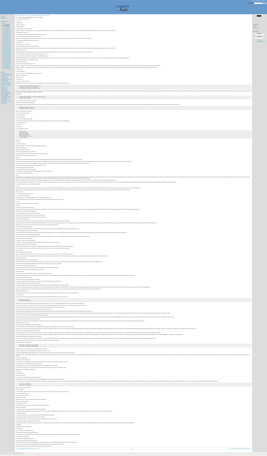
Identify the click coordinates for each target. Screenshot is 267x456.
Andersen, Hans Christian (7, 74)
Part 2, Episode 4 (6, 27)
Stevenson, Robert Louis (7, 98)
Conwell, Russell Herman (7, 79)
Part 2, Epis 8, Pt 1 (6, 34)
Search (255, 27)
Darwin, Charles (5, 80)
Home (254, 0)
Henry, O (3, 86)
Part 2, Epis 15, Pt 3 (7, 53)
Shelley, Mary (4, 97)
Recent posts (256, 28)
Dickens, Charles (5, 81)
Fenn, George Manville (6, 83)
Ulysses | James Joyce (23, 15)
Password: (259, 36)
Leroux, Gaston (5, 90)
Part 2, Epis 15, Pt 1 (7, 51)
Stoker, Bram (4, 99)
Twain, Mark (4, 102)
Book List (263, 0)
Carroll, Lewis (4, 78)
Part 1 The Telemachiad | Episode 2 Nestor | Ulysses (39, 15)
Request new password (260, 41)
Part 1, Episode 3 (6, 26)
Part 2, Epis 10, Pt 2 (7, 40)
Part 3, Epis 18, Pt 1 (7, 67)
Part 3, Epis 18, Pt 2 (7, 68)
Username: (259, 33)
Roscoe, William (5, 95)
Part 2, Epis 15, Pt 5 (7, 56)
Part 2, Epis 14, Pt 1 (7, 49)
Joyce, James (5, 89)
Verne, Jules (4, 103)
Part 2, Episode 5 (6, 28)
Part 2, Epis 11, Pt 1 (7, 41)
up (131, 448)
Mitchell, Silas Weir (5, 91)
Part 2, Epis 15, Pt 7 (7, 58)
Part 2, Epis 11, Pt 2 (7, 42)
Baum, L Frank (5, 77)
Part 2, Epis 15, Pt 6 (7, 57)
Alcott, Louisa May (5, 73)
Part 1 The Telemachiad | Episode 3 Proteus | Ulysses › (240, 448)
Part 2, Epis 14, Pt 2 (7, 50)
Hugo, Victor (4, 88)
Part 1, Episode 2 (6, 25)
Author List (258, 0)
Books (255, 25)
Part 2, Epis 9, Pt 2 (6, 37)
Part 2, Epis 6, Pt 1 (6, 29)
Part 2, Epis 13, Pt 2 (7, 48)
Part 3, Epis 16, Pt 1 (7, 59)
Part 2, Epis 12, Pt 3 (7, 45)
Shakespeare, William (6, 96)
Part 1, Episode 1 (6, 24)
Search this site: (250, 3)
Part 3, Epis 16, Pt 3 (7, 61)
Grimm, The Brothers (6, 85)
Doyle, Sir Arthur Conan (6, 82)
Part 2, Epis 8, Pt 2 (6, 35)
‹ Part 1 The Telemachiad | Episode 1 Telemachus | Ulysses (27, 448)
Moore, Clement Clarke (6, 93)
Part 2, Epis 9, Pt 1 (6, 36)
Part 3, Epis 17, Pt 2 (7, 64)
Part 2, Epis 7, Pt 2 (6, 33)
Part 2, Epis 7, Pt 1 (6, 32)
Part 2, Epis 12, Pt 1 (7, 43)
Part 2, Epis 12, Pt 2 (7, 44)
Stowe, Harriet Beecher (6, 101)
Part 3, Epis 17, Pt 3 (7, 65)
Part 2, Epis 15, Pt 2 (7, 52)
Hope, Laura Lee (5, 87)
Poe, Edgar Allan (5, 94)
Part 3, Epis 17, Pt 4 (7, 66)
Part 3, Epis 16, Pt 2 (7, 60)
